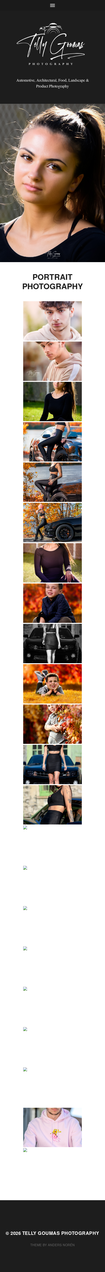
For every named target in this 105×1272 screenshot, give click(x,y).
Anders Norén (61, 1244)
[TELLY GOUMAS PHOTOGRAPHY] (52, 46)
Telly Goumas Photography (60, 1233)
